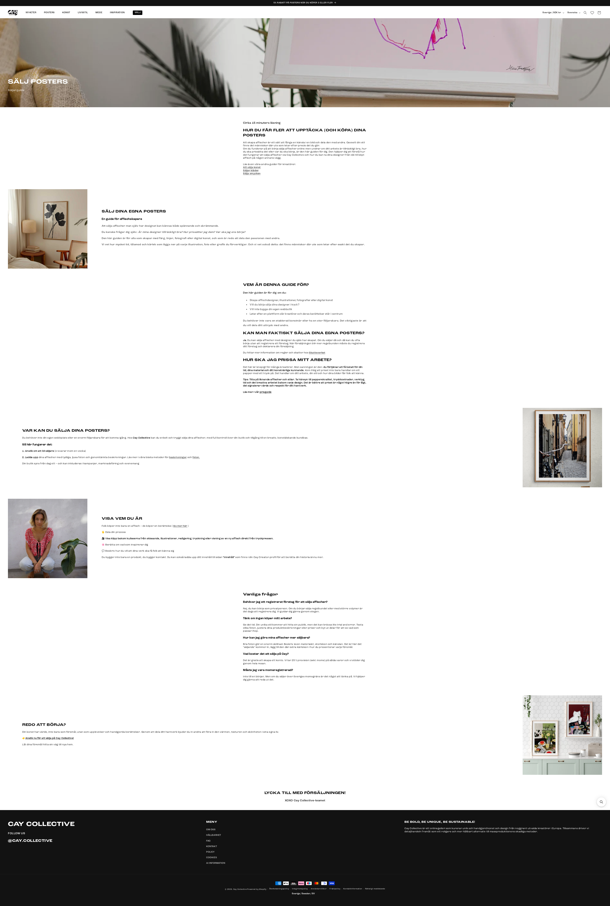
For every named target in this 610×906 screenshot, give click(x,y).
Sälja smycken (252, 173)
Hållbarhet (213, 835)
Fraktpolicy (334, 889)
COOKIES (211, 858)
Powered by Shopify (256, 889)
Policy (210, 852)
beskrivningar (178, 457)
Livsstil (83, 12)
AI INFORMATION (215, 863)
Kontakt (211, 846)
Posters (49, 12)
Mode (98, 12)
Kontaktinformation (352, 889)
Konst (66, 12)
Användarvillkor (319, 889)
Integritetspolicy (300, 889)
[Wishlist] (592, 12)
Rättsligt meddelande (375, 889)
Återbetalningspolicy (279, 889)
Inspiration (117, 12)
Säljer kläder (251, 170)
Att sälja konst (252, 167)
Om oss (211, 830)
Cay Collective (240, 889)
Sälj (137, 12)
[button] (585, 12)
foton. (196, 457)
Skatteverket (317, 353)
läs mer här (180, 526)
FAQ (208, 841)
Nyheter (31, 12)
